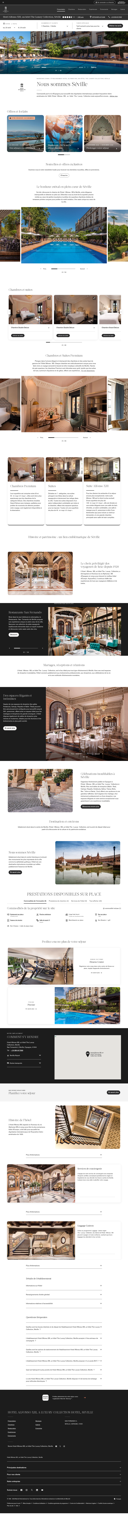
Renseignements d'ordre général (38, 1295)
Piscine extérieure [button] (45, 914)
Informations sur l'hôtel (34, 1286)
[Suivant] (120, 132)
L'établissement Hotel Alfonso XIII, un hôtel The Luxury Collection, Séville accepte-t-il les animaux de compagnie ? (62, 1339)
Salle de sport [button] (44, 920)
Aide (17, 1505)
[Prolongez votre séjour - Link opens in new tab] (102, 133)
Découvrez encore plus (90, 806)
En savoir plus (10, 728)
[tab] (35, 901)
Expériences (93, 9)
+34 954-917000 (116, 17)
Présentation (61, 9)
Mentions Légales (91, 1503)
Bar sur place (102, 914)
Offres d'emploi (27, 1503)
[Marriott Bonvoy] (121, 2)
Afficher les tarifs (18, 335)
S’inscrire (64, 175)
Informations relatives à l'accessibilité (39, 1303)
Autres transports (16, 1063)
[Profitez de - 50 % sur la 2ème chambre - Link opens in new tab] (64, 133)
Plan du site (10, 1505)
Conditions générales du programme (58, 1503)
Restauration (82, 9)
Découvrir (13, 634)
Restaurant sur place (17, 914)
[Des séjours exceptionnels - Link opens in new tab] (25, 133)
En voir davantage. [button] (88, 371)
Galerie (122, 9)
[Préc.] (9, 311)
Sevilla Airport (15, 1055)
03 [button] (87, 757)
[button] (105, 2)
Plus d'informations (33, 1155)
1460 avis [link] (80, 17)
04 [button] (65, 272)
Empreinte (39, 1428)
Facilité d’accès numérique (105, 1503)
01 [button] (62, 272)
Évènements (104, 9)
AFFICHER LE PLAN (98, 17)
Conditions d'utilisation (39, 1503)
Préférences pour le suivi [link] (13, 1503)
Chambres (71, 9)
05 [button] (65, 441)
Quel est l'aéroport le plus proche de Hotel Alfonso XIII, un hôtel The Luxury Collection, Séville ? (60, 1370)
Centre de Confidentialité (77, 1503)
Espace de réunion (16, 920)
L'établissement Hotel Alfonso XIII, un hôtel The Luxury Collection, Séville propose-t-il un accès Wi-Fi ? (62, 1361)
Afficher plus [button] (114, 96)
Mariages (114, 9)
